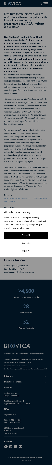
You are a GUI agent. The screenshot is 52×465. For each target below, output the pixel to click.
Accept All (26, 235)
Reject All (26, 251)
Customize (26, 243)
